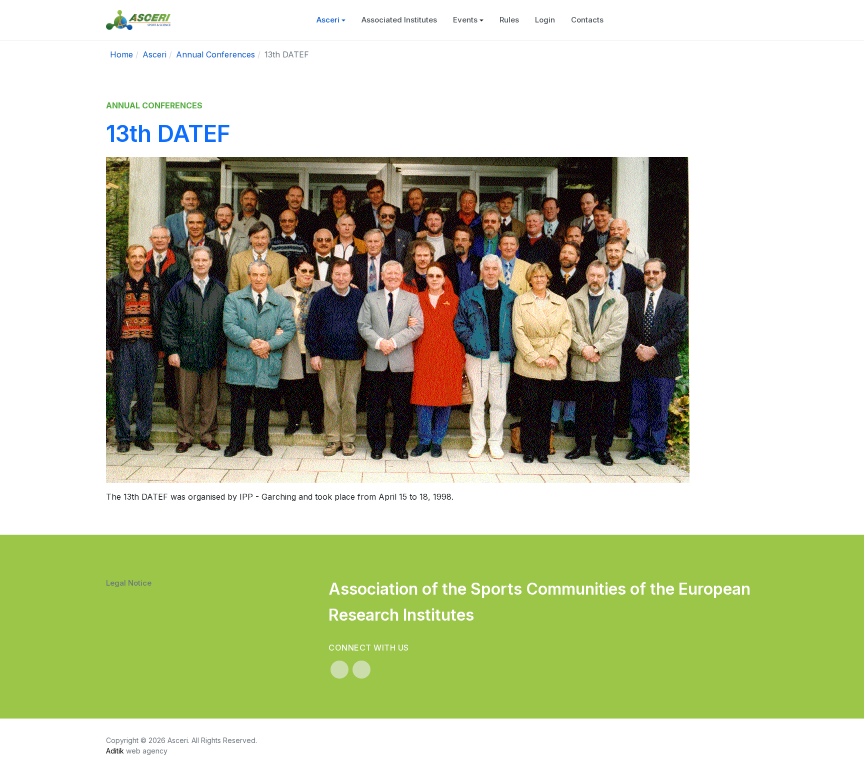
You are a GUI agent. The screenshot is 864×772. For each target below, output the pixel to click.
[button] (331, 20)
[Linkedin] (339, 670)
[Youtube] (361, 670)
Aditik (115, 751)
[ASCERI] (138, 20)
